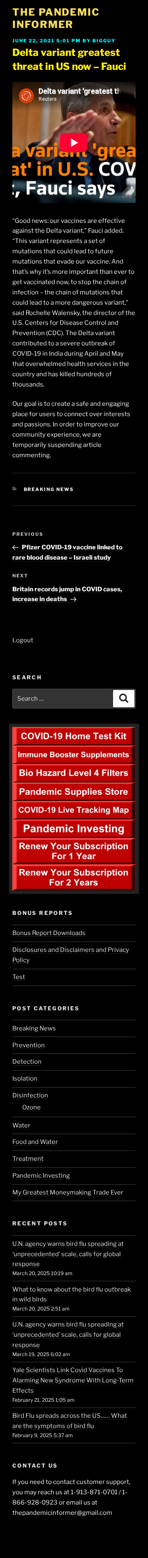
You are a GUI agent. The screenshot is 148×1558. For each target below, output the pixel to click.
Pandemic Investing (41, 1175)
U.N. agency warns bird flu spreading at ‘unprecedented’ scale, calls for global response (68, 1254)
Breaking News (49, 489)
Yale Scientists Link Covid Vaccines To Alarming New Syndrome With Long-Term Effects (73, 1380)
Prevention (28, 1045)
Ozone (31, 1107)
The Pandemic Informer (56, 18)
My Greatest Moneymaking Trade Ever (67, 1192)
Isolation (24, 1078)
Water (21, 1125)
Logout (22, 640)
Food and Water (35, 1142)
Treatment (28, 1158)
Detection (27, 1061)
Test (18, 977)
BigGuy (104, 41)
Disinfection (30, 1095)
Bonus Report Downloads (49, 933)
